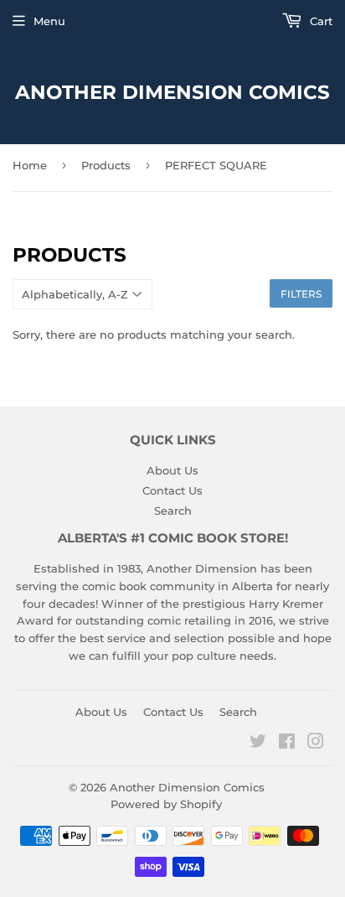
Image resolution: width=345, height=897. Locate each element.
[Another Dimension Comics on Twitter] (258, 743)
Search (173, 510)
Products (106, 165)
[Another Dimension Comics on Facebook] (287, 743)
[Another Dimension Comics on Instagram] (315, 743)
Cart (319, 21)
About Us (172, 470)
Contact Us (172, 490)
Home (30, 165)
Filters (301, 294)
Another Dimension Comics (172, 92)
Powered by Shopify (166, 804)
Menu (49, 21)
